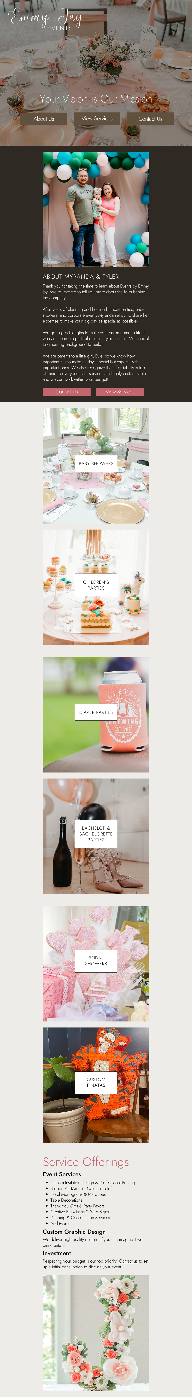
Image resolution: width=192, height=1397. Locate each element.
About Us (43, 119)
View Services (97, 119)
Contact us (128, 1261)
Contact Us (150, 119)
